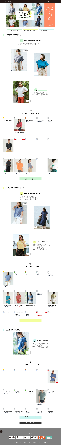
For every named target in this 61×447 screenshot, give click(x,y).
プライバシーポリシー (30, 442)
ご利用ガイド (35, 442)
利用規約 (21, 442)
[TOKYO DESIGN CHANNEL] (8, 1)
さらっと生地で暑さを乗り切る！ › (46, 30)
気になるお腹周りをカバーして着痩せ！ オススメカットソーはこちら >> (30, 320)
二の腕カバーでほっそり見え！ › (15, 30)
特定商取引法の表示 (46, 442)
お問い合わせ (40, 442)
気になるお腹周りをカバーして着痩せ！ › (30, 30)
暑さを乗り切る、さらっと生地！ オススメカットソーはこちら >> (30, 417)
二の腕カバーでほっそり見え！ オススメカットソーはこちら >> (30, 179)
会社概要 (13, 442)
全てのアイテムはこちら (30, 422)
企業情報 (25, 442)
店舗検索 (17, 442)
